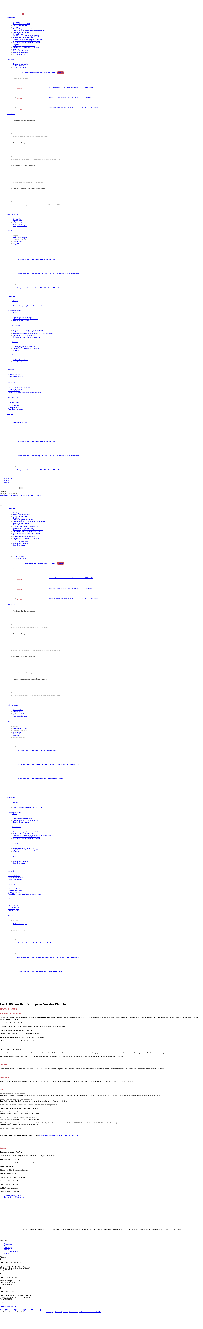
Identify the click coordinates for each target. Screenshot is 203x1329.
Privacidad (58, 1312)
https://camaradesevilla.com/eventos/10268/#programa (58, 1135)
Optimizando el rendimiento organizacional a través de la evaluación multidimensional (48, 273)
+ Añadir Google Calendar (13, 1195)
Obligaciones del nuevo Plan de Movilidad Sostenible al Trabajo (40, 288)
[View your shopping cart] (200, 1)
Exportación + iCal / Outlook (14, 1197)
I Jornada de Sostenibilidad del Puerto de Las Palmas (36, 259)
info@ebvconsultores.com (8, 1306)
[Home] (11, 503)
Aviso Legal (49, 1312)
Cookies (65, 1312)
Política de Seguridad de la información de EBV (85, 1312)
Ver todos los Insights (20, 422)
